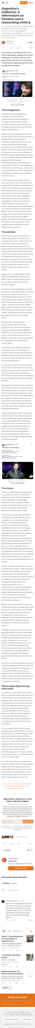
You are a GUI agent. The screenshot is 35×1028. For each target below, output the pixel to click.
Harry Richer (16, 948)
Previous (7, 850)
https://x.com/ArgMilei (17, 105)
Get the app (27, 1019)
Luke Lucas (9, 41)
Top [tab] (4, 931)
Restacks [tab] (14, 883)
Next (28, 850)
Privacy (12, 1014)
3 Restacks (24, 837)
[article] (17, 943)
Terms (18, 1014)
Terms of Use (27, 826)
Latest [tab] (9, 931)
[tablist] (10, 883)
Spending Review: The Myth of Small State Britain (12, 972)
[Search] (31, 931)
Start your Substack (12, 1019)
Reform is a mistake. (8, 960)
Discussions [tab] (16, 931)
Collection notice (26, 1014)
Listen (31, 42)
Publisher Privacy (24, 1012)
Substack (8, 1024)
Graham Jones (10, 901)
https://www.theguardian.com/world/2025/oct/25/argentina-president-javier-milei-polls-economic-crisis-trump (18, 786)
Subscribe (24, 3)
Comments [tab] (6, 883)
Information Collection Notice (21, 828)
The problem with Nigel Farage (11, 956)
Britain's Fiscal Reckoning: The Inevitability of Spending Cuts (12, 938)
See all (5, 988)
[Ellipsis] (32, 900)
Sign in (31, 3)
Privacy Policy (17, 830)
